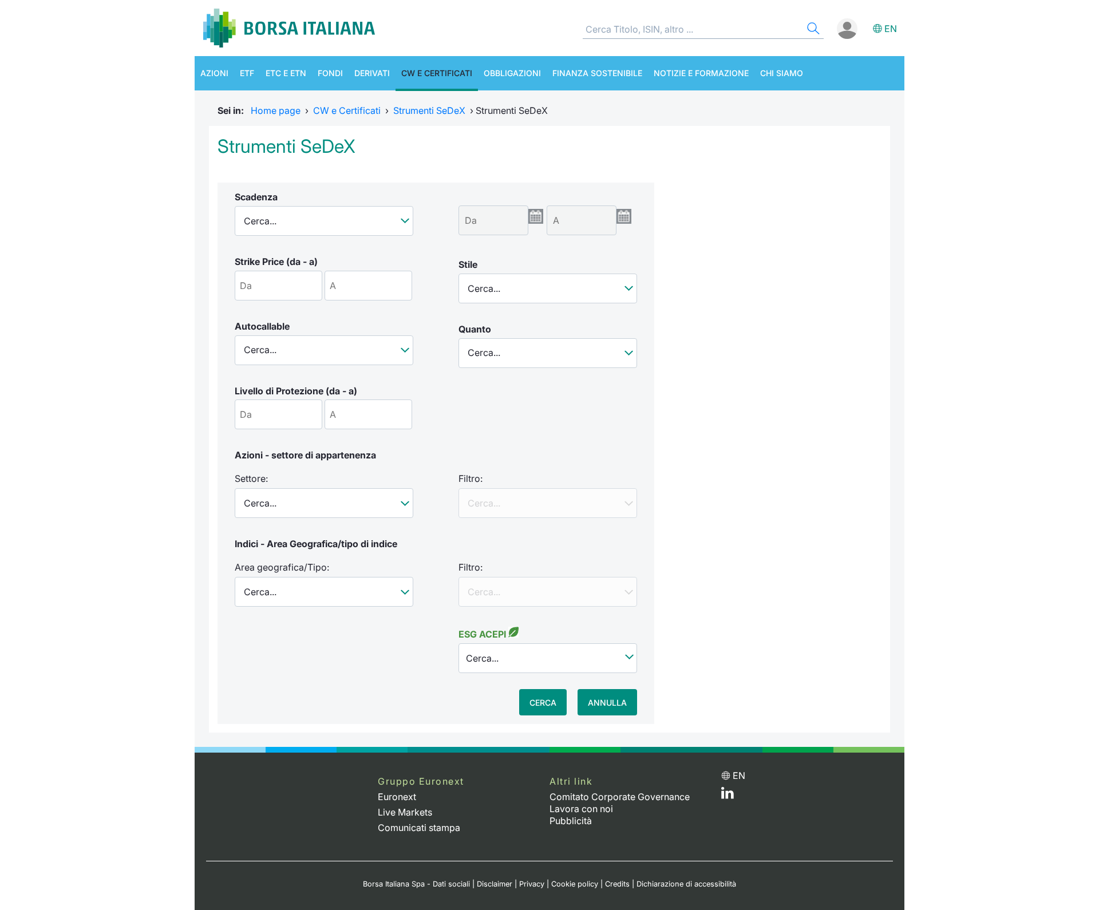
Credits (617, 884)
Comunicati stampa (419, 827)
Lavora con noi (581, 808)
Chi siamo (781, 73)
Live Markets (405, 812)
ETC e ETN (286, 73)
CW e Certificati (436, 73)
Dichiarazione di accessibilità (686, 884)
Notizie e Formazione (701, 73)
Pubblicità (571, 820)
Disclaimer (494, 884)
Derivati (372, 73)
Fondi (330, 73)
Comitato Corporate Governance (620, 796)
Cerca (542, 702)
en (890, 28)
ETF (247, 73)
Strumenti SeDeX (429, 110)
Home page (276, 110)
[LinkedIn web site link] (727, 795)
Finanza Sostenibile (597, 73)
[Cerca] (812, 30)
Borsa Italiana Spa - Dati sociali (416, 884)
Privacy (531, 884)
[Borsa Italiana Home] (289, 28)
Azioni (214, 73)
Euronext (397, 796)
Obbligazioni (512, 73)
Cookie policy (574, 884)
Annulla (607, 702)
